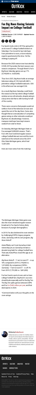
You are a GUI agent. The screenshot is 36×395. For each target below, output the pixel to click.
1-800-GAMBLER (6, 387)
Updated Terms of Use (8, 374)
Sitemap (15, 376)
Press (10, 376)
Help (32, 374)
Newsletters (13, 368)
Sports (4, 12)
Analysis (19, 12)
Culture (11, 12)
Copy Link (13, 41)
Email (10, 41)
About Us (4, 376)
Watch (26, 12)
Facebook (3, 41)
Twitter (6, 41)
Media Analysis (11, 16)
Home (3, 16)
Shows (5, 368)
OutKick (18, 6)
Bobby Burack (6, 31)
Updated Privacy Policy (22, 374)
